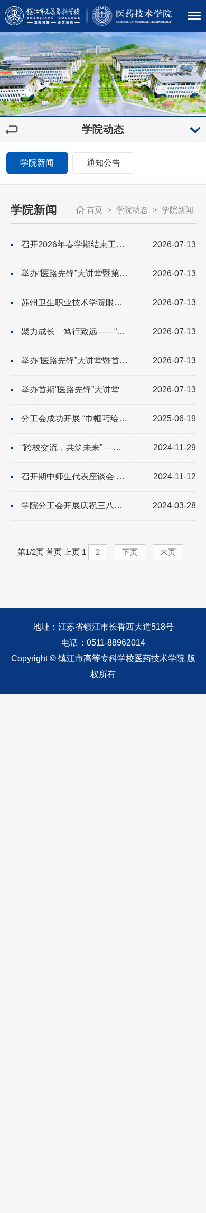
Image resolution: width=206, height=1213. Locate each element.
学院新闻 (37, 162)
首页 (94, 209)
